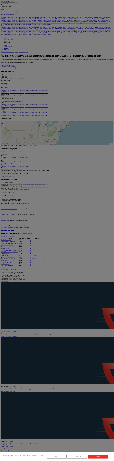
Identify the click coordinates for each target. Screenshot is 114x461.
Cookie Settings (77, 456)
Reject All (56, 456)
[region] (57, 456)
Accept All (98, 456)
